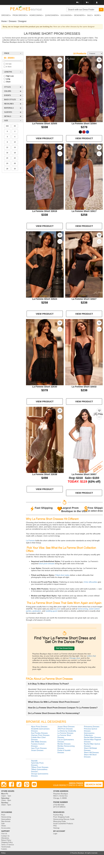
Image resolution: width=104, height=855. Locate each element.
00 (15, 126)
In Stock (8, 67)
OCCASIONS (66, 15)
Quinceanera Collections (89, 734)
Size (6, 120)
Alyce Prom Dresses (39, 727)
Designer (22, 21)
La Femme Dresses (65, 733)
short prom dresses (46, 564)
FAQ (55, 826)
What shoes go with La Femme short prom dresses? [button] (54, 702)
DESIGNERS (79, 15)
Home (4, 21)
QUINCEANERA (51, 15)
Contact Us (5, 836)
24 (7, 163)
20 (7, 158)
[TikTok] (19, 784)
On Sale (9, 64)
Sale (3, 824)
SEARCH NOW (93, 784)
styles (7, 87)
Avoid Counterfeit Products (63, 824)
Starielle (34, 761)
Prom (3, 815)
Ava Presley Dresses (39, 733)
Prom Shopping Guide (61, 817)
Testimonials (6, 847)
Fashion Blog (58, 815)
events (7, 95)
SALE (89, 15)
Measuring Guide (59, 821)
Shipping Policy (7, 842)
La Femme (30, 541)
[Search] (101, 9)
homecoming (82, 609)
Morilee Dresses (64, 744)
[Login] (96, 2)
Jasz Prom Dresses (39, 748)
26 (15, 163)
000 (7, 126)
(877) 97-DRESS (59, 807)
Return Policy (6, 840)
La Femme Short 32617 (84, 211)
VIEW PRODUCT (45, 138)
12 (7, 147)
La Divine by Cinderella (66, 731)
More (97, 15)
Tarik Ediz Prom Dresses (37, 764)
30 (15, 169)
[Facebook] (11, 784)
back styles (10, 100)
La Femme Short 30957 (84, 474)
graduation (36, 611)
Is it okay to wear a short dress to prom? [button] (48, 684)
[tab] (64, 683)
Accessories (5, 828)
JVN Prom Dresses (65, 729)
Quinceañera (6, 819)
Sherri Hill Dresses (91, 752)
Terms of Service (7, 845)
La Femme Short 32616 (44, 211)
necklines (9, 104)
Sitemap (56, 828)
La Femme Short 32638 (44, 474)
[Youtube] (34, 784)
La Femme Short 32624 (44, 299)
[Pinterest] (26, 784)
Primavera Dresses (91, 727)
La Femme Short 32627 (84, 299)
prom (58, 609)
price (6, 53)
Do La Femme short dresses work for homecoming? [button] (54, 713)
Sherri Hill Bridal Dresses (90, 749)
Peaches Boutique (78, 853)
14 (15, 147)
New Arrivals (5, 821)
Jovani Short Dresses (66, 727)
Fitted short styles (62, 575)
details (7, 116)
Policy (3, 853)
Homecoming (6, 817)
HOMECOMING (35, 15)
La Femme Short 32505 (44, 123)
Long (8, 79)
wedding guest (51, 611)
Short (8, 82)
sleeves (8, 112)
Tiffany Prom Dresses (39, 767)
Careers (4, 849)
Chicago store (74, 658)
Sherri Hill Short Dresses (90, 756)
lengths (8, 72)
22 (15, 158)
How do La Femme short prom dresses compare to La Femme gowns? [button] (63, 708)
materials (9, 108)
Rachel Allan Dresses (92, 737)
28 (7, 169)
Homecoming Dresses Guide (63, 819)
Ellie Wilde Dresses (38, 742)
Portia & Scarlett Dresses (63, 751)
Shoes (3, 826)
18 (15, 153)
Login (55, 834)
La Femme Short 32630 (44, 386)
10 (15, 142)
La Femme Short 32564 (84, 123)
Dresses (12, 21)
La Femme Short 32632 (84, 386)
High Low (10, 76)
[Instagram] (3, 784)
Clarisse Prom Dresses (40, 735)
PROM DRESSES (20, 15)
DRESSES (5, 15)
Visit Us (4, 834)
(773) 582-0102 (58, 805)
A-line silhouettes (90, 582)
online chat (91, 656)
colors (7, 91)
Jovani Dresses (37, 750)
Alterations (5, 838)
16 (7, 153)
